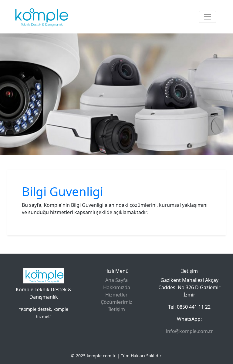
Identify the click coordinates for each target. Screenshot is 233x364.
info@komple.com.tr (189, 331)
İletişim (116, 309)
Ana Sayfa (116, 280)
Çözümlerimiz (116, 302)
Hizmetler (116, 294)
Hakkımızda (116, 287)
